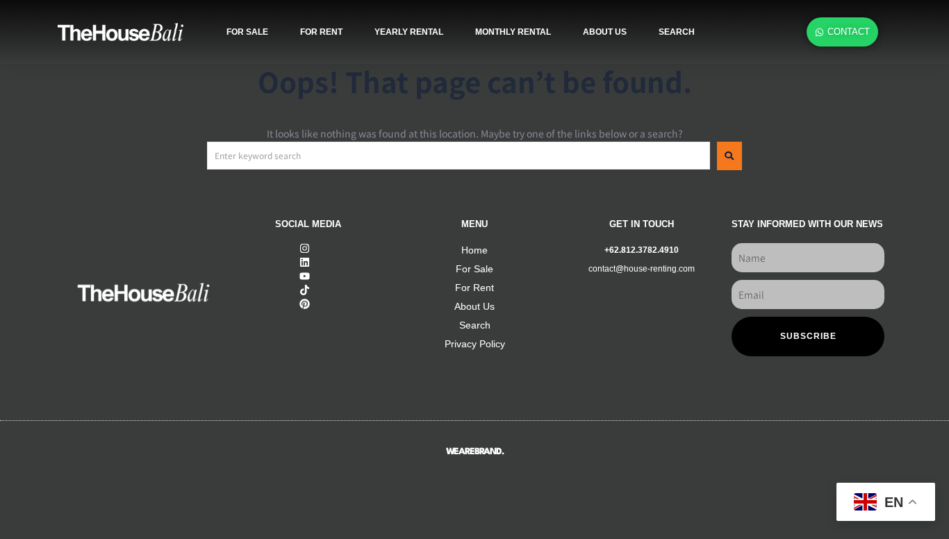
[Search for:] (458, 155)
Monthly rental (513, 32)
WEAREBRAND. (475, 451)
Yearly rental (408, 32)
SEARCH (677, 32)
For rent (321, 32)
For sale (247, 32)
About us (605, 32)
